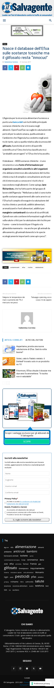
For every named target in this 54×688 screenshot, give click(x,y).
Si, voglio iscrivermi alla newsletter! (27, 519)
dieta (42, 559)
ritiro (22, 582)
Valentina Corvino (11, 62)
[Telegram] (28, 67)
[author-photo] (27, 324)
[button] (4, 20)
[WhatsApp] (22, 67)
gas (39, 564)
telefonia (39, 585)
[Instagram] (20, 668)
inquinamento (37, 568)
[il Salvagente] (27, 8)
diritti (6, 564)
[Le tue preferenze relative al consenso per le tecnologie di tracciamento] (41, 683)
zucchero (15, 590)
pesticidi (22, 576)
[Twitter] (10, 67)
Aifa (12, 547)
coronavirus (32, 559)
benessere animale (11, 556)
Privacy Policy (29, 682)
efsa (23, 267)
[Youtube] (40, 668)
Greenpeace (24, 568)
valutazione (39, 267)
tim (5, 590)
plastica (40, 577)
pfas (33, 577)
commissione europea (12, 560)
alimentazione (25, 546)
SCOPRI (27, 441)
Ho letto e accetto (23, 503)
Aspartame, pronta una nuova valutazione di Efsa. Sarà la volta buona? (31, 349)
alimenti (41, 547)
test (47, 586)
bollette (24, 555)
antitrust (19, 551)
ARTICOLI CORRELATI (13, 340)
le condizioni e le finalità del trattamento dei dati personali (23, 503)
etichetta (18, 564)
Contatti (27, 678)
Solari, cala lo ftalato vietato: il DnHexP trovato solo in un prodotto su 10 (32, 361)
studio (31, 586)
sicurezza (7, 586)
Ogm (6, 577)
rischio (30, 267)
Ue (10, 590)
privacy (6, 582)
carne (31, 556)
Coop (23, 560)
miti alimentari (28, 572)
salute (39, 581)
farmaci (26, 564)
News (4, 44)
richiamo (14, 581)
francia (33, 564)
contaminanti (14, 267)
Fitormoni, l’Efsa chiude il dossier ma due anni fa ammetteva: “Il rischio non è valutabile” (33, 373)
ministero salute (16, 572)
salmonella (29, 582)
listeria (6, 572)
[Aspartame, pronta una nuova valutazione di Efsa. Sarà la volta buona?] (9, 349)
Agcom (6, 547)
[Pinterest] (16, 67)
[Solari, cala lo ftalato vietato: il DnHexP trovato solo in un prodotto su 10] (9, 361)
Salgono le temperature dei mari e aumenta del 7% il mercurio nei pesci (14, 300)
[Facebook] (5, 67)
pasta (11, 577)
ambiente (8, 552)
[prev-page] (4, 383)
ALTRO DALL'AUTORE (34, 340)
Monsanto (39, 572)
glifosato (10, 568)
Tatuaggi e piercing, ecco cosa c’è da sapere (41, 298)
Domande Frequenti (27, 685)
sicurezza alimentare (20, 586)
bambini (32, 551)
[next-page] (8, 383)
